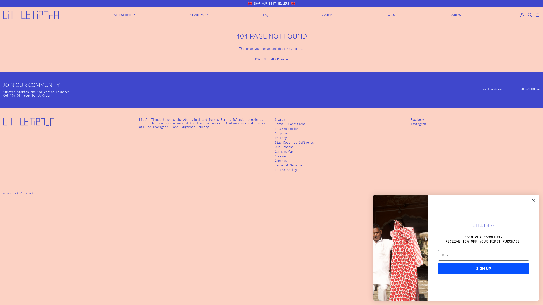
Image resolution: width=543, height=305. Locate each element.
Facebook (417, 119)
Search (280, 119)
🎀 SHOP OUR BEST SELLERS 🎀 (271, 3)
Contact (281, 160)
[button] (537, 15)
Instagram (418, 124)
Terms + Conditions (290, 124)
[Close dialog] (533, 200)
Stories (281, 156)
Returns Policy (287, 128)
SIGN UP (483, 268)
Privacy (281, 138)
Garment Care (285, 151)
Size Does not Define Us (294, 142)
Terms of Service (288, 165)
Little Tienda (25, 193)
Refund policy (286, 170)
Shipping (281, 133)
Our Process (284, 147)
